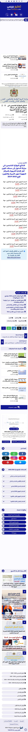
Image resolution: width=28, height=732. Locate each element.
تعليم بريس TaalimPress (14, 730)
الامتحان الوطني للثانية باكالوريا (18, 501)
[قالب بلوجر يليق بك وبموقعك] (21, 727)
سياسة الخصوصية (14, 724)
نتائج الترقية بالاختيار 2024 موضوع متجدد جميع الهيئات (14, 296)
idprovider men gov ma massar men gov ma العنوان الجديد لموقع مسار (14, 647)
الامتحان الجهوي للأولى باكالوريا (18, 496)
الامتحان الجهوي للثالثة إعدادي (18, 491)
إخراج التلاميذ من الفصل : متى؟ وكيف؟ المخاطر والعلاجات (13, 301)
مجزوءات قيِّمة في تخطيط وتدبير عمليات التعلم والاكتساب (15, 308)
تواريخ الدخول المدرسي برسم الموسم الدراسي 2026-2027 (10, 56)
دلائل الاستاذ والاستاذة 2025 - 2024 (16, 682)
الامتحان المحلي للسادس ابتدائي (17, 476)
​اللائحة (15, 196)
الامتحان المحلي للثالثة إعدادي (18, 486)
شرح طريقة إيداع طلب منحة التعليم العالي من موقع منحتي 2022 (10, 397)
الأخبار (10, 317)
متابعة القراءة (6, 441)
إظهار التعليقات (12, 407)
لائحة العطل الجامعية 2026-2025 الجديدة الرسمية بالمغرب (14, 632)
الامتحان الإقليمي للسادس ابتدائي (17, 481)
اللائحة (17, 184)
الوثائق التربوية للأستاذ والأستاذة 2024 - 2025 (14, 679)
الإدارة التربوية (22, 320)
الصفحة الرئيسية (24, 83)
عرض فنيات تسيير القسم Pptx (15, 311)
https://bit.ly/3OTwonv (14, 257)
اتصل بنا (16, 721)
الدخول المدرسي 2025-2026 (18, 441)
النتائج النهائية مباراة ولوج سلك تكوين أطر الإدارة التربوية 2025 (14, 662)
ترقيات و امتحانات (11, 320)
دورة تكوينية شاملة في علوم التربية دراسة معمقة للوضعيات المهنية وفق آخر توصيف (10, 66)
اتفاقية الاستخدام (8, 721)
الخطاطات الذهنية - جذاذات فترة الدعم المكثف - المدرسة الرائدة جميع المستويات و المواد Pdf (14, 585)
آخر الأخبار (17, 83)
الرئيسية (22, 721)
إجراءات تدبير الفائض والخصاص (15, 304)
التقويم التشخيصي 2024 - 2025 (17, 676)
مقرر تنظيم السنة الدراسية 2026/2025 (14, 431)
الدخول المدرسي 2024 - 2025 (17, 673)
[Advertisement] (14, 38)
